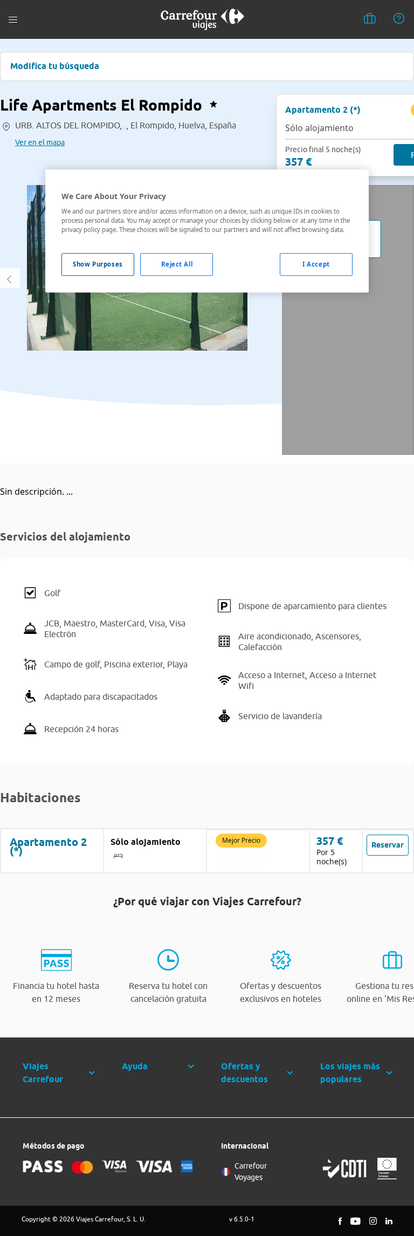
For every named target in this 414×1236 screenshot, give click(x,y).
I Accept (316, 265)
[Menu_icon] (13, 20)
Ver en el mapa (40, 142)
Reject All (177, 265)
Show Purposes (97, 265)
